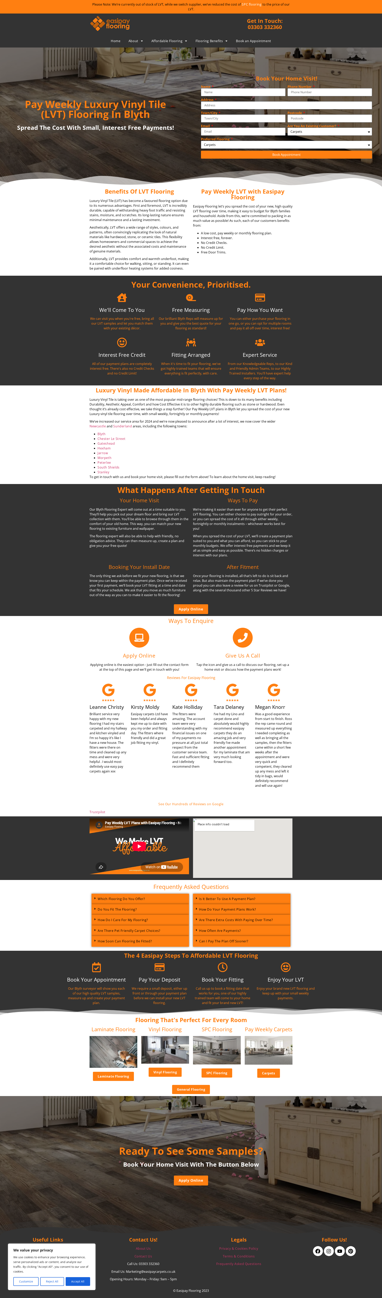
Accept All (77, 1281)
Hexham (104, 448)
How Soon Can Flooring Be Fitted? (125, 941)
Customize (26, 1281)
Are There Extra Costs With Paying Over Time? (236, 920)
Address (207, 99)
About (133, 41)
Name (206, 86)
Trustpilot (97, 812)
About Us (143, 1248)
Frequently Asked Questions (238, 1264)
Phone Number (299, 86)
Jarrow (102, 453)
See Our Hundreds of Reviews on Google (190, 804)
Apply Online (139, 655)
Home (115, 41)
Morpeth (104, 458)
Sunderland (122, 426)
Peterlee (104, 462)
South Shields (108, 467)
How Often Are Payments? (220, 930)
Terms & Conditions (239, 1256)
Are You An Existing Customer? (312, 126)
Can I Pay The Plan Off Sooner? (223, 941)
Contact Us (143, 1256)
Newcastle (98, 426)
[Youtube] (340, 1251)
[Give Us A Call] (243, 638)
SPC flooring (251, 4)
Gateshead (106, 443)
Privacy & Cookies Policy (238, 1248)
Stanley (103, 472)
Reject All (52, 1281)
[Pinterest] (351, 1251)
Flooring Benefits (209, 41)
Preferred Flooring (215, 139)
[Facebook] (318, 1251)
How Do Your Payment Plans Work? (227, 909)
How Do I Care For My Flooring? (123, 920)
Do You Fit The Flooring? (117, 909)
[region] (52, 1267)
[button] (140, 899)
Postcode (295, 112)
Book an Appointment (253, 41)
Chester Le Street (111, 439)
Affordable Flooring (166, 41)
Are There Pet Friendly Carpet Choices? (129, 930)
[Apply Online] (139, 638)
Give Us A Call (242, 655)
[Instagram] (329, 1251)
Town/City (209, 112)
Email (206, 126)
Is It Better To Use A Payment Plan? (227, 899)
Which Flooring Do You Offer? (121, 899)
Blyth (101, 434)
